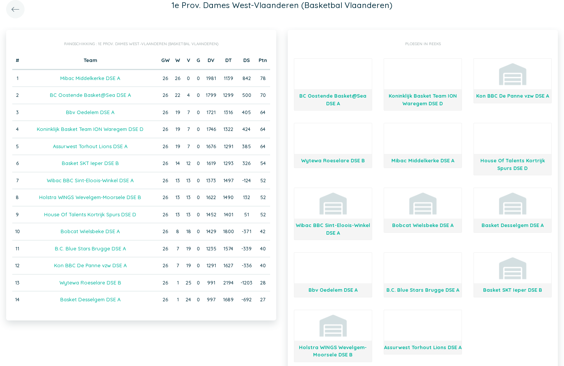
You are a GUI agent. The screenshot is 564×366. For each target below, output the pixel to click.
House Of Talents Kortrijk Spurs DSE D (90, 214)
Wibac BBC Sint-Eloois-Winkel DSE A (90, 180)
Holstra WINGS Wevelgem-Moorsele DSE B (90, 197)
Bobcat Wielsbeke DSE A (90, 231)
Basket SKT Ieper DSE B (90, 163)
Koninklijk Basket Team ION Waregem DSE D (90, 129)
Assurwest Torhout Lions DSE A (90, 146)
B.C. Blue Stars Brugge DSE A (90, 248)
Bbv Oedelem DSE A (90, 112)
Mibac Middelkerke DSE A (90, 78)
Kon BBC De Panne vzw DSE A (90, 265)
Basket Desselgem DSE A (90, 299)
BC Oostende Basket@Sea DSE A (90, 95)
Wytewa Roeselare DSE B (90, 282)
